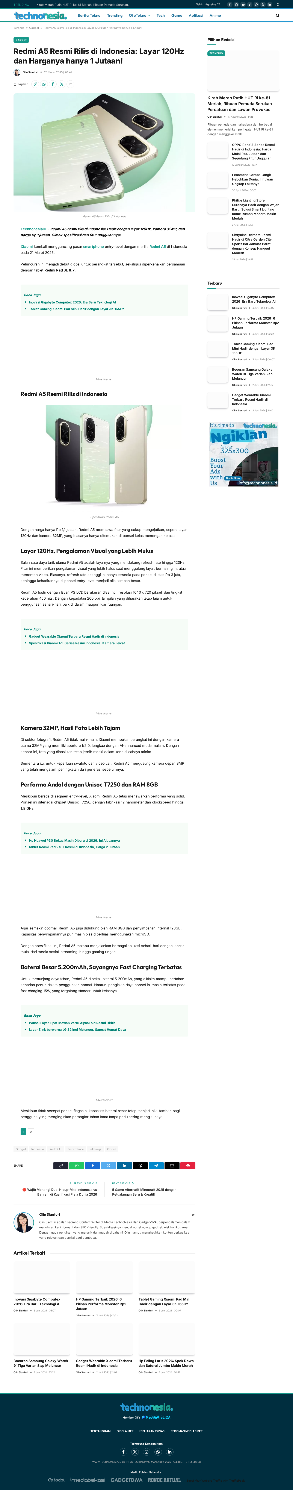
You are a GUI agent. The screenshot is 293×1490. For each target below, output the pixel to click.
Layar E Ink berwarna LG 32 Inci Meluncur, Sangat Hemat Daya (77, 1030)
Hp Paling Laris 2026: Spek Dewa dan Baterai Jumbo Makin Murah (166, 1363)
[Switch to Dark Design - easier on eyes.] (277, 4)
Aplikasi (196, 15)
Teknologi (95, 1149)
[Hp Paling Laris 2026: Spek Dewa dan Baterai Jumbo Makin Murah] (167, 1339)
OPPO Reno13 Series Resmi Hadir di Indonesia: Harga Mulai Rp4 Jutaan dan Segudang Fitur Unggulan (253, 151)
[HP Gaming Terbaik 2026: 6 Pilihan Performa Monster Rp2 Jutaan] (104, 1277)
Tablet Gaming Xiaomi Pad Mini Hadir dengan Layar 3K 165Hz (76, 309)
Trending (114, 15)
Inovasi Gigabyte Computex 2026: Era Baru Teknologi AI (72, 302)
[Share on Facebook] (53, 84)
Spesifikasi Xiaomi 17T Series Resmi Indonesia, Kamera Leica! (77, 643)
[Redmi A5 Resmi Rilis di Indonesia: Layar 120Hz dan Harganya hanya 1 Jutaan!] (104, 152)
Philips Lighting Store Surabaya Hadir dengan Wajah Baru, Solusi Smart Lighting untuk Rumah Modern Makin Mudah (255, 209)
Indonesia (37, 1149)
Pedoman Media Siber (186, 1431)
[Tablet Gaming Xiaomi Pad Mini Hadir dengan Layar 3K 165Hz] (167, 1277)
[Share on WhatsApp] (44, 84)
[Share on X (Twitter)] (61, 84)
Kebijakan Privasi (152, 1431)
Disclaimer (125, 1431)
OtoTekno (137, 15)
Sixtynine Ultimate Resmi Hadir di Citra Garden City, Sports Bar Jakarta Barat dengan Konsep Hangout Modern (252, 244)
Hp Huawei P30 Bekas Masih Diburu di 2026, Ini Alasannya (74, 840)
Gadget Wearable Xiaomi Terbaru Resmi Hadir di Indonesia (74, 636)
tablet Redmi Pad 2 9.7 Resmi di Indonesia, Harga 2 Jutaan (74, 847)
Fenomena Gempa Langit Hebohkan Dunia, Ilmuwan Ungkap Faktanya (252, 179)
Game (177, 15)
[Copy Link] (35, 84)
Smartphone (76, 1149)
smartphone (93, 246)
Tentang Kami (101, 1431)
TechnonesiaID (33, 229)
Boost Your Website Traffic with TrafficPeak (215, 1480)
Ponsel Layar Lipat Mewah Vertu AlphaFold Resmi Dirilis (72, 1023)
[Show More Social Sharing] (70, 84)
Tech (161, 15)
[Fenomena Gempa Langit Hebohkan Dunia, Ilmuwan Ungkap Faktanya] (217, 180)
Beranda (19, 27)
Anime (215, 15)
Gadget (34, 27)
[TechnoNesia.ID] (40, 15)
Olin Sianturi (30, 72)
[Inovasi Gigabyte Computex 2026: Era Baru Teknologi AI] (42, 1277)
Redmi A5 (158, 246)
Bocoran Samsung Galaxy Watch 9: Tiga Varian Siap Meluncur (41, 1363)
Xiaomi (27, 246)
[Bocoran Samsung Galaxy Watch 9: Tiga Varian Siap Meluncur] (42, 1339)
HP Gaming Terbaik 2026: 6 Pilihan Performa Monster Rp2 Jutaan (101, 1304)
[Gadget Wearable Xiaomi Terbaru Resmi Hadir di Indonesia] (104, 1339)
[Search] (277, 15)
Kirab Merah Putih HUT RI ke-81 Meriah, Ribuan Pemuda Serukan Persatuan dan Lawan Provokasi (84, 4)
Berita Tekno (89, 15)
